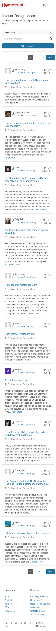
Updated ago (25, 72)
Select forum (10, 32)
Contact (8, 600)
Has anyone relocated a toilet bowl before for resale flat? (27, 81)
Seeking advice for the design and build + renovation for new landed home (27, 179)
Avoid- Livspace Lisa (16, 380)
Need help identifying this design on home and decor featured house (27, 433)
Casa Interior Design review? (20, 334)
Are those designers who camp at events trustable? (26, 231)
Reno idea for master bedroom (21, 284)
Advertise (34, 607)
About (7, 596)
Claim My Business (39, 596)
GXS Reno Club (37, 610)
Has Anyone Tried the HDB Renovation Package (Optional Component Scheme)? (27, 482)
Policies (8, 603)
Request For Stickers (40, 603)
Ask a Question (28, 45)
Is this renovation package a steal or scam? (27, 533)
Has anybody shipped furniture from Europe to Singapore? (28, 124)
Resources (9, 610)
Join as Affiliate (37, 614)
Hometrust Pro (37, 600)
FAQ (6, 607)
